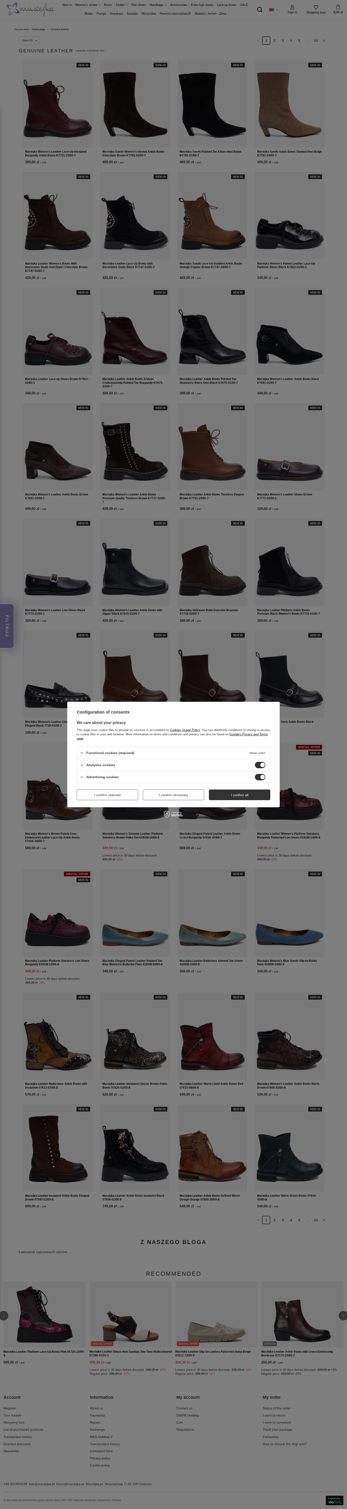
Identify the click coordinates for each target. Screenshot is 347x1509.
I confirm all (239, 795)
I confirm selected (107, 795)
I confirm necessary (173, 795)
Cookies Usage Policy (185, 730)
